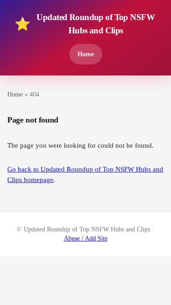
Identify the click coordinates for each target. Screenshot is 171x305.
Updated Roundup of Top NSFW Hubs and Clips (85, 23)
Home (86, 54)
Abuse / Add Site (86, 238)
